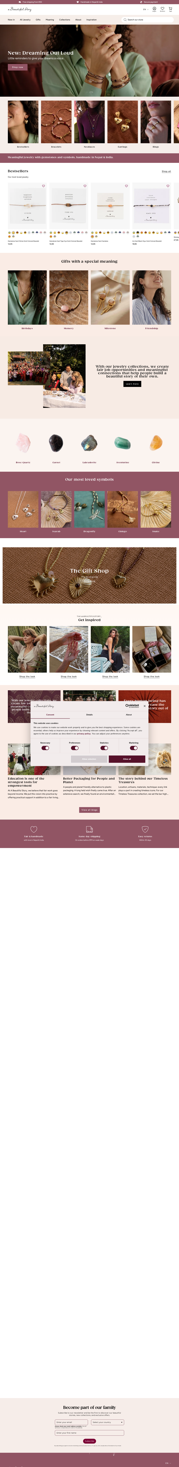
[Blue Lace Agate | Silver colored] (29, 232)
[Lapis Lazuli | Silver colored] (37, 232)
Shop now (17, 67)
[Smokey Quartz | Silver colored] (44, 232)
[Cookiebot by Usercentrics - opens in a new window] (127, 706)
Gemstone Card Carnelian (99, 241)
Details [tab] (89, 715)
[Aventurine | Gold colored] (9, 232)
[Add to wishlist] (43, 185)
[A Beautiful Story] (21, 9)
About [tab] (129, 715)
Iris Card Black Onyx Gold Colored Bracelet (147, 241)
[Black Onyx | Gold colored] (13, 236)
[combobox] (147, 19)
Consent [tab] (50, 715)
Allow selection (89, 759)
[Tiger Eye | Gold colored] (25, 232)
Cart (170, 9)
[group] (89, 124)
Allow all (127, 759)
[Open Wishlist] (162, 8)
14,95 (10, 244)
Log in (156, 9)
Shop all (166, 171)
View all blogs (89, 810)
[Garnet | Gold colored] (17, 232)
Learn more (132, 384)
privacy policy (84, 734)
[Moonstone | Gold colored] (21, 232)
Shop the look (27, 676)
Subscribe (89, 1441)
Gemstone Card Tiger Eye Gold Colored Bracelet (65, 241)
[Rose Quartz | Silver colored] (40, 232)
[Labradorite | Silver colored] (33, 232)
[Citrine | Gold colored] (13, 232)
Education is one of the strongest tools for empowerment (26, 782)
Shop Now (89, 581)
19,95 (134, 244)
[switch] (74, 748)
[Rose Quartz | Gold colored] (161, 232)
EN (144, 9)
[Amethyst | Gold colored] (175, 232)
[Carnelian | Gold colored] (9, 236)
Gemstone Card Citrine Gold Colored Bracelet (23, 241)
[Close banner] (145, 706)
